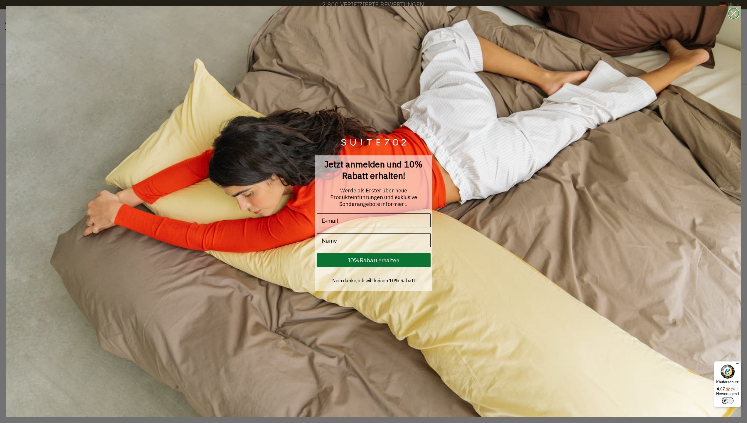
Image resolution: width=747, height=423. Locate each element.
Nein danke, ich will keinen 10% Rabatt (373, 280)
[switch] (727, 400)
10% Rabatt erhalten (373, 260)
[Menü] (737, 364)
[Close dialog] (734, 13)
